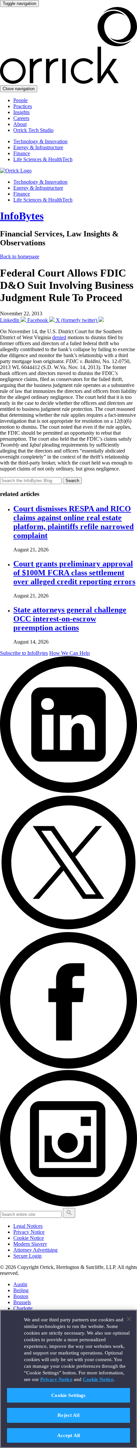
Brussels (22, 1302)
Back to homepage (19, 256)
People (20, 100)
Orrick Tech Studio (33, 130)
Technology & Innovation (40, 141)
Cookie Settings (68, 1395)
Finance (21, 153)
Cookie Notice (28, 1238)
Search (72, 480)
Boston (20, 1296)
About (20, 124)
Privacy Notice (29, 1232)
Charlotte (23, 1308)
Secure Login (27, 1256)
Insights (21, 112)
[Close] (129, 1319)
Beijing (21, 1290)
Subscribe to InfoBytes (24, 653)
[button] (69, 1213)
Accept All (68, 1435)
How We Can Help (69, 653)
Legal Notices (28, 1226)
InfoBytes (22, 216)
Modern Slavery (30, 1244)
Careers (21, 118)
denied (59, 337)
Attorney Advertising (35, 1250)
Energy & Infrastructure (38, 147)
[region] (68, 1379)
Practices (22, 106)
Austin (20, 1284)
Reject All (68, 1415)
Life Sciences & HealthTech (42, 159)
